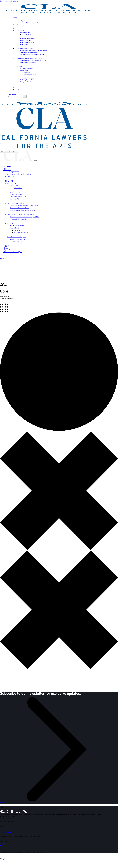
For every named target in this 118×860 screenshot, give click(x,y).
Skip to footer (14, 1)
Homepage (3, 303)
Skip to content (4, 1)
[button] (1, 143)
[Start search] (25, 96)
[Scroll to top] (1, 856)
